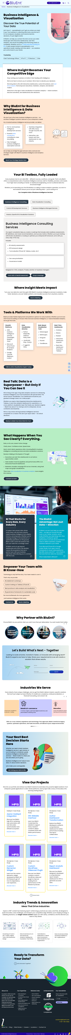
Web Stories (18, 1027)
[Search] (68, 3)
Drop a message (38, 275)
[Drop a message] (69, 367)
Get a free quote (53, 3)
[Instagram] (63, 1034)
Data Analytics (35, 994)
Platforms (34, 1000)
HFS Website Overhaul (33, 817)
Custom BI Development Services (16, 208)
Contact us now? (11, 479)
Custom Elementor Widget (11, 868)
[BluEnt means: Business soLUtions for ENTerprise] (14, 3)
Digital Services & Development (22, 1009)
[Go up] (1, 1031)
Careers (26, 1027)
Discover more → (11, 831)
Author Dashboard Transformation (56, 818)
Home (3, 7)
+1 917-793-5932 (64, 1022)
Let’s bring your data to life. (17, 770)
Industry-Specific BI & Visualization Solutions (20, 214)
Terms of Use (37, 1034)
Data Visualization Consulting (41, 202)
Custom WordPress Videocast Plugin (35, 868)
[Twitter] (58, 1034)
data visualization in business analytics (23, 471)
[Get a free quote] (69, 370)
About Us (4, 1027)
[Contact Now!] (70, 1033)
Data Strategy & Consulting (22, 994)
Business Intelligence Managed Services (45, 208)
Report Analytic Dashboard (56, 867)
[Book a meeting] (69, 363)
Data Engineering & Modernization (23, 1000)
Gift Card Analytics (36, 995)
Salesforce (34, 999)
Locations (34, 1027)
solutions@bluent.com (62, 1019)
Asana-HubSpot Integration (14, 815)
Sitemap (43, 1034)
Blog (10, 1027)
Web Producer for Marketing (36, 1003)
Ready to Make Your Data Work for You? (18, 421)
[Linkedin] (60, 1034)
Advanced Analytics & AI (24, 1003)
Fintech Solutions (36, 997)
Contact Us (9, 602)
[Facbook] (55, 1034)
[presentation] (66, 623)
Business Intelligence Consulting (16, 202)
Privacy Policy (29, 1034)
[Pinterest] (66, 1034)
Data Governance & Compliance (23, 1005)
